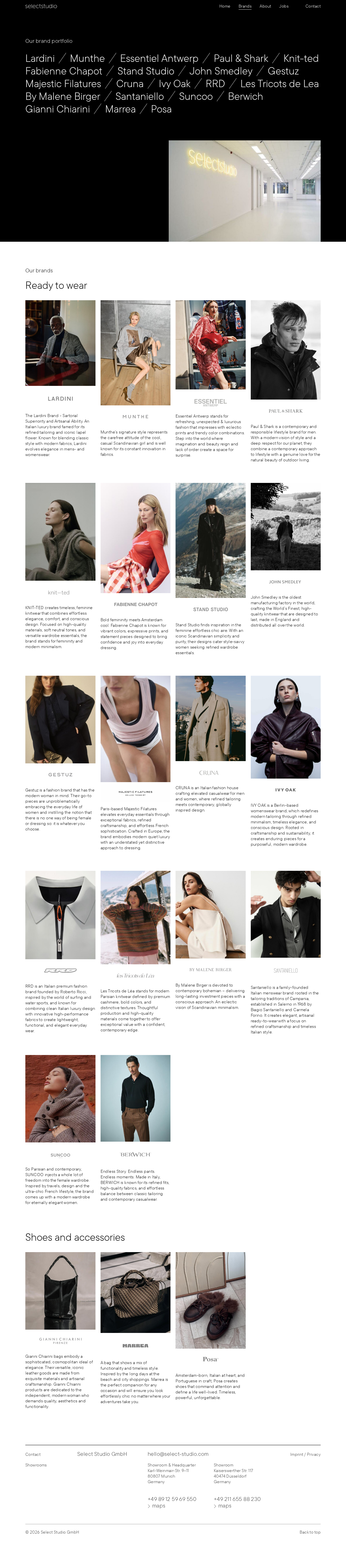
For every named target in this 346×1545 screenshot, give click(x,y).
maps (158, 1505)
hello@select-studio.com (178, 1453)
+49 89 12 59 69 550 (172, 1498)
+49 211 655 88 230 (237, 1498)
